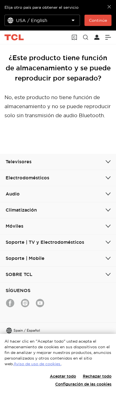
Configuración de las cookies (83, 384)
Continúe (98, 20)
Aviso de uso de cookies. (37, 363)
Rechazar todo (97, 376)
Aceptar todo (63, 376)
